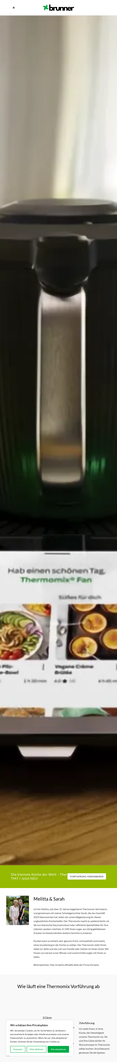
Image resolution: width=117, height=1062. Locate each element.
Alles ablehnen (36, 1049)
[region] (39, 1038)
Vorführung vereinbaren (87, 876)
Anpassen (17, 1049)
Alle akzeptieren (58, 1049)
